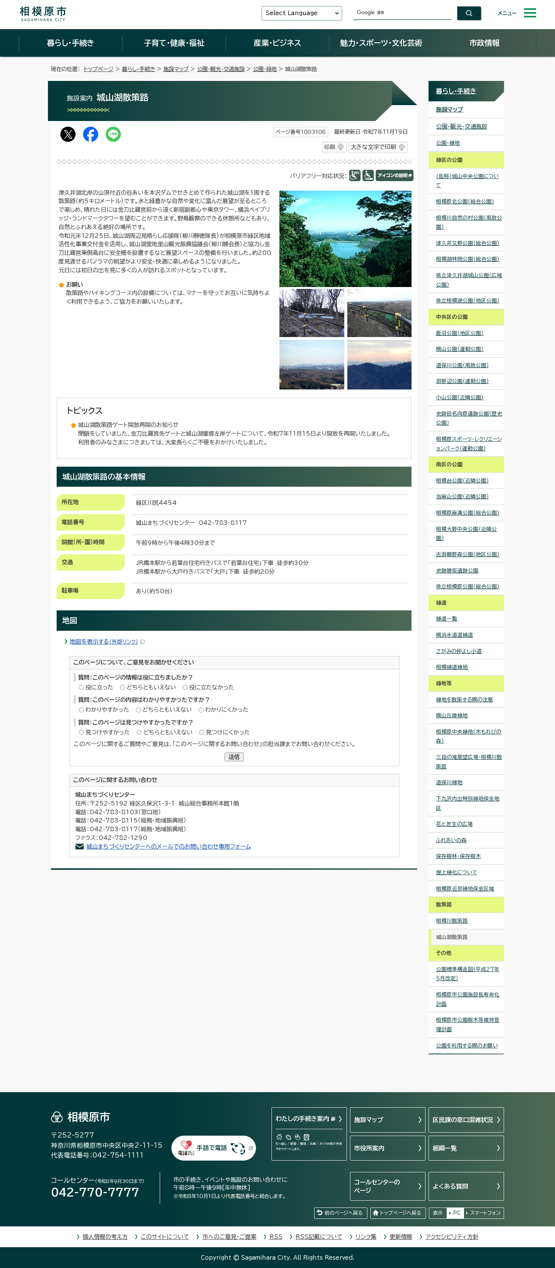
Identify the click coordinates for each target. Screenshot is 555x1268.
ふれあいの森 (451, 840)
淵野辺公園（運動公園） (462, 381)
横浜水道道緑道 (454, 635)
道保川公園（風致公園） (462, 365)
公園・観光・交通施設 (221, 69)
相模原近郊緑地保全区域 (465, 888)
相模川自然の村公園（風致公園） (469, 222)
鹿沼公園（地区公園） (460, 333)
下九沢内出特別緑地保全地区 (467, 803)
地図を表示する (104, 641)
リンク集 (366, 1237)
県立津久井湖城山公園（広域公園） (469, 280)
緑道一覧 (446, 618)
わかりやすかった (107, 709)
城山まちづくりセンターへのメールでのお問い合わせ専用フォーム (168, 846)
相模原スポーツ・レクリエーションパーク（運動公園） (469, 443)
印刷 (329, 147)
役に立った (99, 687)
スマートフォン (485, 1213)
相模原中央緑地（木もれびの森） (468, 736)
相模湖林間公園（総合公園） (467, 259)
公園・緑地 (265, 69)
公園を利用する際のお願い (467, 1045)
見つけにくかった (228, 732)
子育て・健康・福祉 (174, 43)
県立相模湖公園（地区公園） (467, 300)
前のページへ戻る (343, 1213)
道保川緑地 (449, 782)
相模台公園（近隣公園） (462, 480)
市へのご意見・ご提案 (229, 1237)
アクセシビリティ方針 (452, 1237)
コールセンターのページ (377, 1186)
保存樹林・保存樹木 (458, 856)
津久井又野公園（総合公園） (467, 243)
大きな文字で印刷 (373, 147)
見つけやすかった (107, 732)
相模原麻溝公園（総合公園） (467, 512)
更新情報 (401, 1237)
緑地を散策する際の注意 (464, 699)
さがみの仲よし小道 (459, 651)
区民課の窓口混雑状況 (463, 1120)
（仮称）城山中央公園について (467, 181)
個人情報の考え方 (105, 1237)
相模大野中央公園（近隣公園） (466, 533)
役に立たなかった (211, 687)
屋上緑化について (456, 872)
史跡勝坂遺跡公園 (457, 570)
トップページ (99, 69)
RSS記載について (319, 1237)
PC (457, 1213)
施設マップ (176, 69)
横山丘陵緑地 (452, 715)
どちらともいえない (151, 687)
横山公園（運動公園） (460, 349)
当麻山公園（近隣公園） (462, 496)
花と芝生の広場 (454, 824)
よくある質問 (450, 1186)
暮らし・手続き (70, 43)
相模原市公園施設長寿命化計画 (467, 999)
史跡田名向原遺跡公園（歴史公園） (469, 418)
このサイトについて (165, 1237)
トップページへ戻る (400, 1213)
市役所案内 (369, 1148)
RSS (276, 1237)
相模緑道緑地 (452, 667)
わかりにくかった (226, 709)
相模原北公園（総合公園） (465, 201)
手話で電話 (212, 1148)
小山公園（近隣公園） (460, 397)
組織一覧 (445, 1148)
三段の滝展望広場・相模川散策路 (469, 761)
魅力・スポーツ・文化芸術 (381, 43)
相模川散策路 (452, 920)
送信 (234, 757)
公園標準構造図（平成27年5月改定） (467, 974)
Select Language (291, 13)
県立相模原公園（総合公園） (467, 586)
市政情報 (484, 43)
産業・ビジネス (277, 43)
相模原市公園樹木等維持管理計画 (467, 1024)
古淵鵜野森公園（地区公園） (467, 554)
